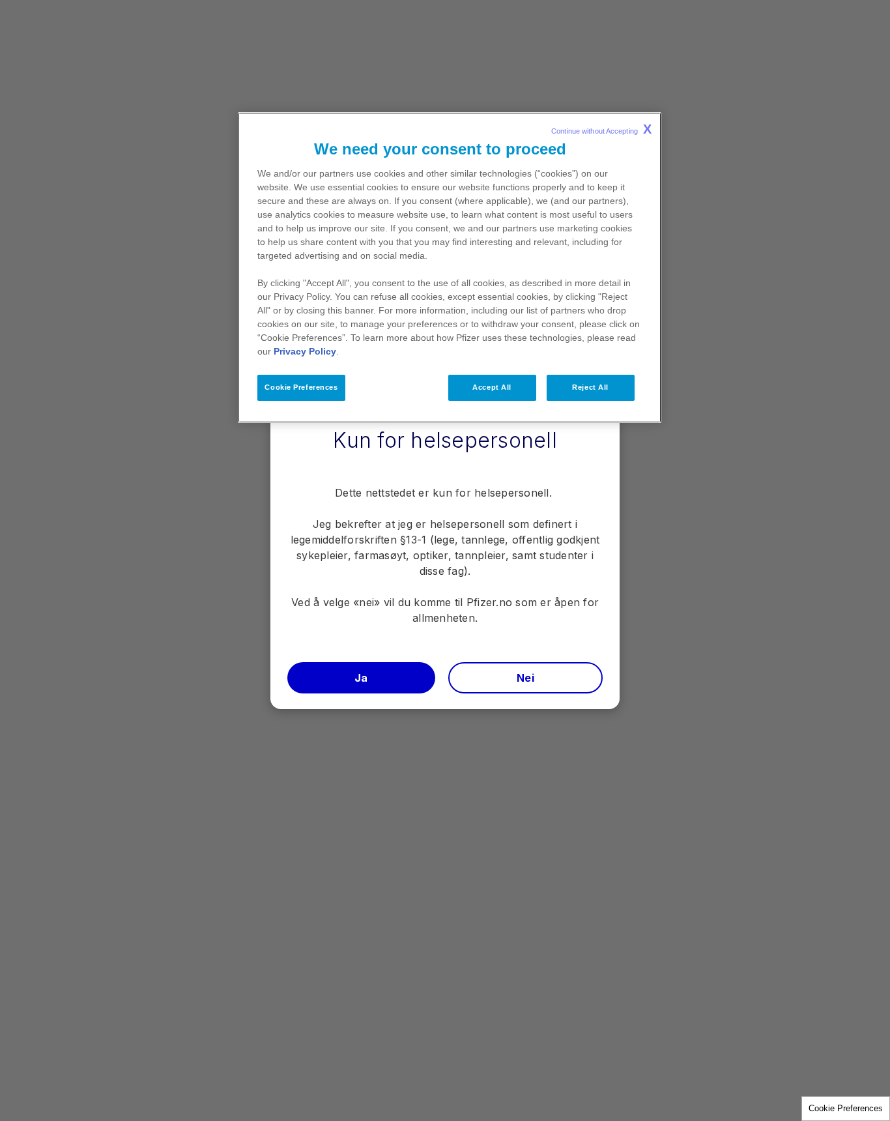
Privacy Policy (305, 351)
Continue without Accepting (601, 129)
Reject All (590, 387)
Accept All (491, 387)
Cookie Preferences (846, 1108)
